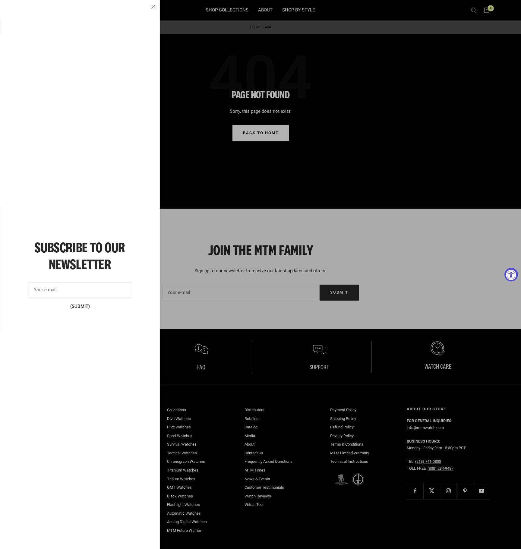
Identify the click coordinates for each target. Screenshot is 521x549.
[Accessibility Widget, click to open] (511, 274)
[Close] (153, 7)
